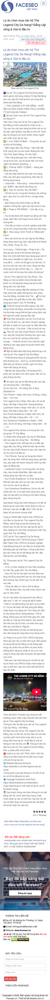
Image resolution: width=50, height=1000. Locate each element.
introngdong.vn (10, 944)
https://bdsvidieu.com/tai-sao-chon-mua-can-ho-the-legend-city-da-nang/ (24, 823)
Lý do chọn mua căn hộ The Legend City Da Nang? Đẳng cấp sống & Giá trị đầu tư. (24, 54)
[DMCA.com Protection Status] (20, 939)
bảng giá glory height (19, 843)
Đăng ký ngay (25, 893)
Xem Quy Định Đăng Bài (33, 39)
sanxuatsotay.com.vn (13, 947)
